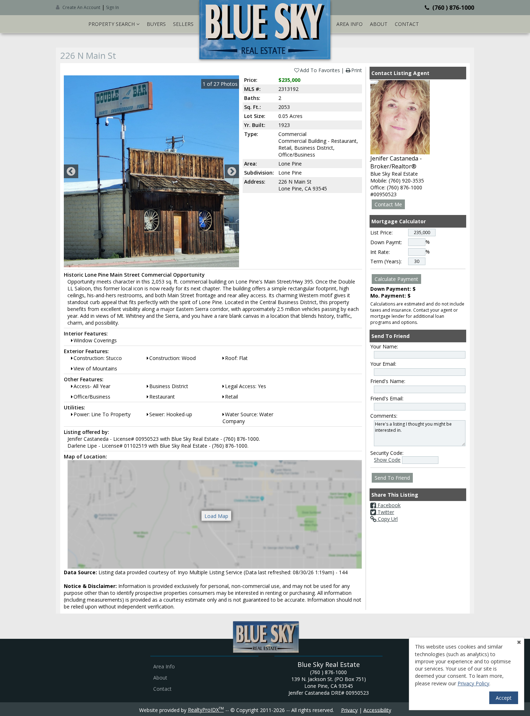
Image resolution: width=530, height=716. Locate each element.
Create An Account (81, 7)
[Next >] (232, 171)
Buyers (156, 24)
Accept (504, 697)
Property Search (112, 24)
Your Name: (384, 346)
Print (356, 70)
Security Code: (386, 452)
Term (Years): (386, 261)
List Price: (381, 232)
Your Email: (383, 363)
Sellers (183, 24)
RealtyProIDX (206, 709)
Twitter (385, 512)
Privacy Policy (473, 683)
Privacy (349, 709)
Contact (407, 24)
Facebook (388, 505)
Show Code (387, 459)
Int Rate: (380, 252)
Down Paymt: (386, 242)
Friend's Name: (387, 381)
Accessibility (377, 709)
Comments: (383, 415)
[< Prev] (71, 171)
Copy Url (387, 518)
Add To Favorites (320, 70)
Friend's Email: (386, 398)
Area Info (349, 24)
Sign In (112, 7)
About (379, 24)
